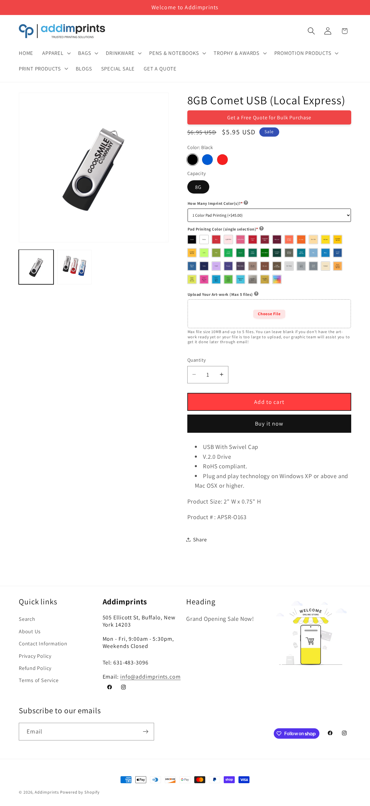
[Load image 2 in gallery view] (74, 267)
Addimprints (47, 792)
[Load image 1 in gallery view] (36, 267)
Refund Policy (35, 667)
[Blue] (207, 159)
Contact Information (43, 643)
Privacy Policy (35, 655)
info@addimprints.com (150, 676)
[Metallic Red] (222, 159)
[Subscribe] (145, 731)
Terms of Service (38, 680)
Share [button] (200, 539)
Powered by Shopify (79, 792)
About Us (30, 630)
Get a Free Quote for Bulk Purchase (269, 117)
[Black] (192, 159)
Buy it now (269, 423)
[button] (56, 53)
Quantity (196, 360)
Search (27, 618)
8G (198, 186)
